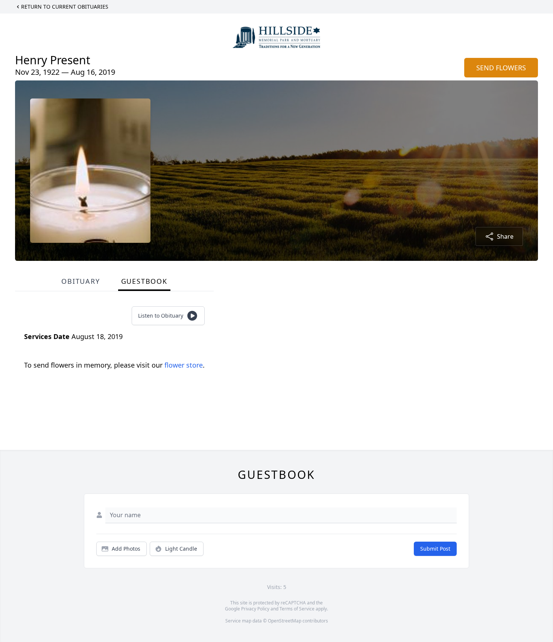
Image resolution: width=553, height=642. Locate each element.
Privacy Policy (255, 609)
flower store (183, 364)
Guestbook (144, 281)
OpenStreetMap (284, 621)
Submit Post (435, 548)
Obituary (80, 281)
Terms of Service (297, 609)
